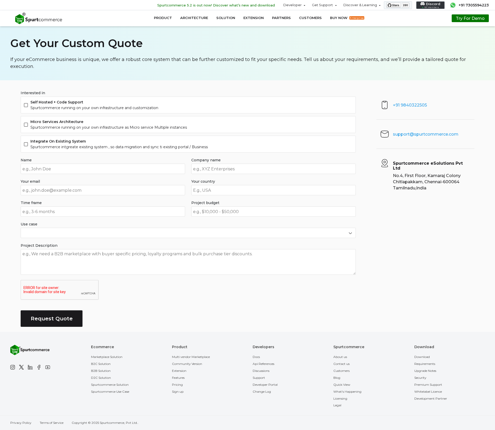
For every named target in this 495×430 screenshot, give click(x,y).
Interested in (33, 93)
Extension (179, 371)
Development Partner (430, 398)
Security (420, 378)
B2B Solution (101, 371)
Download (422, 357)
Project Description (39, 245)
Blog (336, 378)
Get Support (322, 5)
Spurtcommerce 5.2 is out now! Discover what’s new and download (216, 5)
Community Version (187, 364)
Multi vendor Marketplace (191, 357)
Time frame (31, 202)
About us (340, 357)
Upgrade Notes (425, 371)
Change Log (262, 391)
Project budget (205, 202)
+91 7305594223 (474, 5)
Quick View (341, 385)
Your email (30, 181)
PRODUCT (163, 18)
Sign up (178, 391)
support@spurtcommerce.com (425, 134)
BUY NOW (347, 18)
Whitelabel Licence (428, 391)
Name (26, 160)
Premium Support (428, 385)
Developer (292, 5)
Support (259, 378)
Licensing (340, 398)
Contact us (341, 364)
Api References (263, 364)
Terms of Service (51, 423)
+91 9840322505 (410, 105)
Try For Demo (470, 18)
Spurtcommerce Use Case (110, 391)
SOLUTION (225, 18)
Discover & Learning (360, 5)
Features (178, 378)
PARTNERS (281, 18)
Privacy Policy (20, 423)
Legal (337, 405)
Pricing (177, 385)
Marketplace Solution (106, 357)
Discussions (261, 371)
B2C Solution (101, 364)
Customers (341, 371)
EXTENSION (253, 18)
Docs (256, 357)
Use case (29, 224)
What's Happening (347, 391)
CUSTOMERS (310, 18)
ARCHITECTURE (194, 18)
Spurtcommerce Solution (110, 385)
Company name (206, 160)
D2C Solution (101, 378)
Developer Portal (265, 385)
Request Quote (52, 318)
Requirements (424, 364)
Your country (203, 181)
